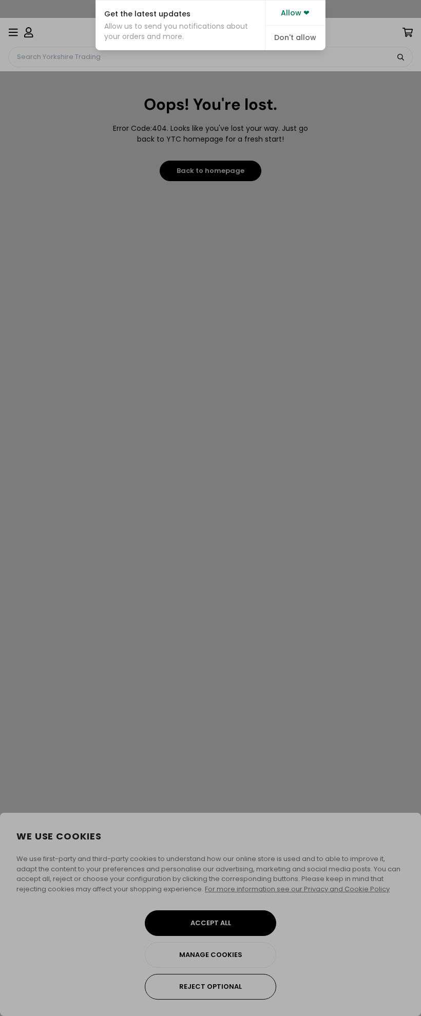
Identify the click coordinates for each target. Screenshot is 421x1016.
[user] (29, 32)
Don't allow (295, 37)
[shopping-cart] (408, 32)
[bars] (13, 32)
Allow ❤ (295, 13)
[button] (180, 25)
